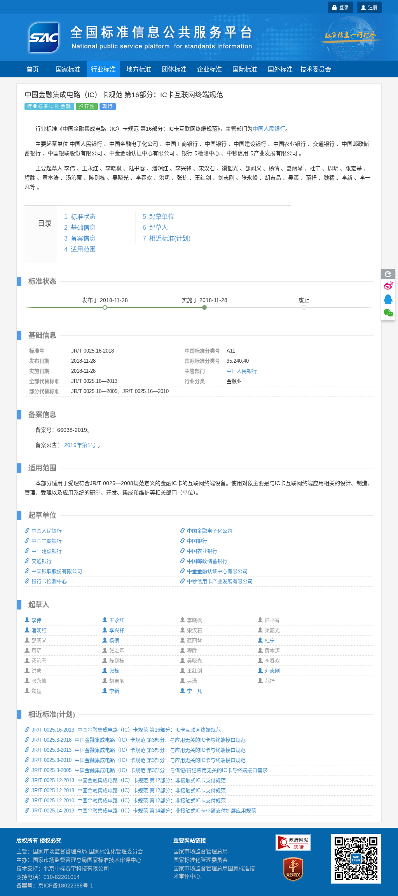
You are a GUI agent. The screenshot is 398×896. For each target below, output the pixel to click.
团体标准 (174, 69)
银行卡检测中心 (49, 581)
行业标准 (103, 69)
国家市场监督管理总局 (200, 851)
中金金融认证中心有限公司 (217, 571)
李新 (114, 691)
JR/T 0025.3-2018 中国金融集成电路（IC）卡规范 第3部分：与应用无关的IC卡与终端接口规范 (138, 740)
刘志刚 (272, 671)
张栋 (114, 671)
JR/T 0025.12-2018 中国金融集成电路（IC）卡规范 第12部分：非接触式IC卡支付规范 (128, 790)
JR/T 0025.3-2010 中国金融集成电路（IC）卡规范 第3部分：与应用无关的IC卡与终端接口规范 (138, 760)
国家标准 (68, 69)
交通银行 (41, 561)
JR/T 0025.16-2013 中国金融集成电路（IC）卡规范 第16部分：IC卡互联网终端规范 (126, 730)
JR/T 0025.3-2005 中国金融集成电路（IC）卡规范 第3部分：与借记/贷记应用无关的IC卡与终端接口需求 (149, 770)
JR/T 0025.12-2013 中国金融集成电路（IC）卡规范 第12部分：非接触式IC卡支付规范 (128, 780)
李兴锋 (116, 630)
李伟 (36, 620)
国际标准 (244, 69)
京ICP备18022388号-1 (65, 885)
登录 (343, 7)
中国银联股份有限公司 (56, 571)
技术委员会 (315, 69)
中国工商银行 (46, 541)
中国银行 (197, 541)
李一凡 (194, 691)
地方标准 (138, 69)
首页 (32, 69)
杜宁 (270, 640)
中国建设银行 (46, 551)
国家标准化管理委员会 (200, 860)
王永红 (116, 620)
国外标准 (280, 69)
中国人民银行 (269, 129)
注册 (371, 7)
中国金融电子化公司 (209, 531)
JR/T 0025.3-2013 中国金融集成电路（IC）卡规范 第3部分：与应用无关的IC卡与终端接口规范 (138, 750)
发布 (105, 300)
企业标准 (209, 69)
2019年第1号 (80, 445)
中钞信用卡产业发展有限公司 (220, 581)
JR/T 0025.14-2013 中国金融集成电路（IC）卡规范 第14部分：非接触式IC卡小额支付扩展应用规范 (143, 811)
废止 (303, 300)
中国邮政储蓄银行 (207, 561)
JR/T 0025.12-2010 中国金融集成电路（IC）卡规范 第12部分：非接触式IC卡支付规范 (128, 800)
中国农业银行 (202, 551)
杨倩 (114, 640)
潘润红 (39, 630)
